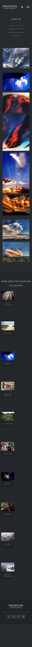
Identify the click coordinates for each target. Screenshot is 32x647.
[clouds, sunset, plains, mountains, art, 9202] (16, 220)
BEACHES (8, 333)
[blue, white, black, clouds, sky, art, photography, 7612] (16, 49)
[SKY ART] (7, 536)
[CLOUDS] (7, 356)
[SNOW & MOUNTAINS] (7, 567)
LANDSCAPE (8, 424)
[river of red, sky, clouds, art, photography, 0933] (16, 93)
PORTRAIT (7, 514)
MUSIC (7, 484)
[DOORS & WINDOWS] (7, 386)
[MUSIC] (7, 476)
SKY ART (7, 544)
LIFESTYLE (7, 454)
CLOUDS (7, 363)
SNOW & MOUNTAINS (8, 575)
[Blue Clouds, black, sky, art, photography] (16, 73)
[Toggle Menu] (28, 7)
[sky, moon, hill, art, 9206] (16, 242)
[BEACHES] (7, 325)
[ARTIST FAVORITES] (7, 295)
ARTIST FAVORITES (7, 304)
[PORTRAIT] (7, 506)
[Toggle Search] (22, 7)
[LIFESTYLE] (7, 446)
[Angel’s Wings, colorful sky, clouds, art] (16, 153)
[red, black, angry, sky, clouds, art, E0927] (16, 115)
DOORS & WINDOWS (7, 394)
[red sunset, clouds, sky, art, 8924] (16, 196)
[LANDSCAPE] (7, 416)
